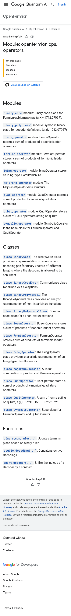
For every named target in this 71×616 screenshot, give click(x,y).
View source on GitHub (25, 84)
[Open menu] (6, 4)
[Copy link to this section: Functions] (27, 429)
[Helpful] (26, 37)
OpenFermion (15, 16)
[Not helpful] (32, 37)
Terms (7, 592)
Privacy (7, 586)
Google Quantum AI (13, 29)
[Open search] (52, 4)
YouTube (8, 550)
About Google (11, 574)
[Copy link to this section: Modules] (25, 103)
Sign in (62, 4)
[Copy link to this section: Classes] (23, 247)
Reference (54, 29)
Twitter (7, 544)
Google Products (13, 580)
